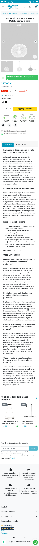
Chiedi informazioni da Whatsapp (15, 134)
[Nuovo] (10, 411)
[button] (24, 7)
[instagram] (33, 2)
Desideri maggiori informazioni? (13, 131)
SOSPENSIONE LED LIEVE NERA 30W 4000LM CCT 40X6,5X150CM (10, 423)
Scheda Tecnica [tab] (20, 144)
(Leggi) (12, 458)
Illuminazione (13, 13)
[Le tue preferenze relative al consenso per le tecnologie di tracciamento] (4, 542)
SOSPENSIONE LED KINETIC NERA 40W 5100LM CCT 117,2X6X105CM (27, 424)
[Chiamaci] (12, 2)
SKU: (2, 95)
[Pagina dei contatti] (2, 2)
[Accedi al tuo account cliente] (30, 7)
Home (4, 13)
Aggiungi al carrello (25, 109)
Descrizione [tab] (8, 144)
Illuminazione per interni (27, 13)
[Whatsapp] (8, 2)
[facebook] (30, 2)
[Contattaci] (5, 2)
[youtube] (37, 2)
